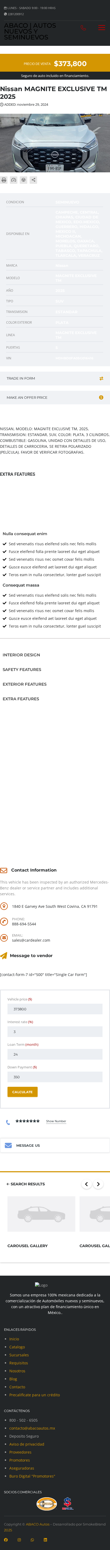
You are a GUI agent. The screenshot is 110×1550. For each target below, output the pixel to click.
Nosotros (17, 1370)
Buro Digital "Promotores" (32, 1476)
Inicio (14, 1338)
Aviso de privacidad (26, 1444)
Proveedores (20, 1452)
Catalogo (17, 1346)
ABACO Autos (37, 1524)
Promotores (19, 1460)
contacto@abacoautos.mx (32, 1428)
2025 (8, 1530)
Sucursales (19, 1354)
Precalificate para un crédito (34, 1394)
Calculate (22, 1092)
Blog (13, 1378)
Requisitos (18, 1362)
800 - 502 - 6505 (23, 1420)
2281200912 (16, 14)
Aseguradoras (21, 1468)
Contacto (17, 1386)
